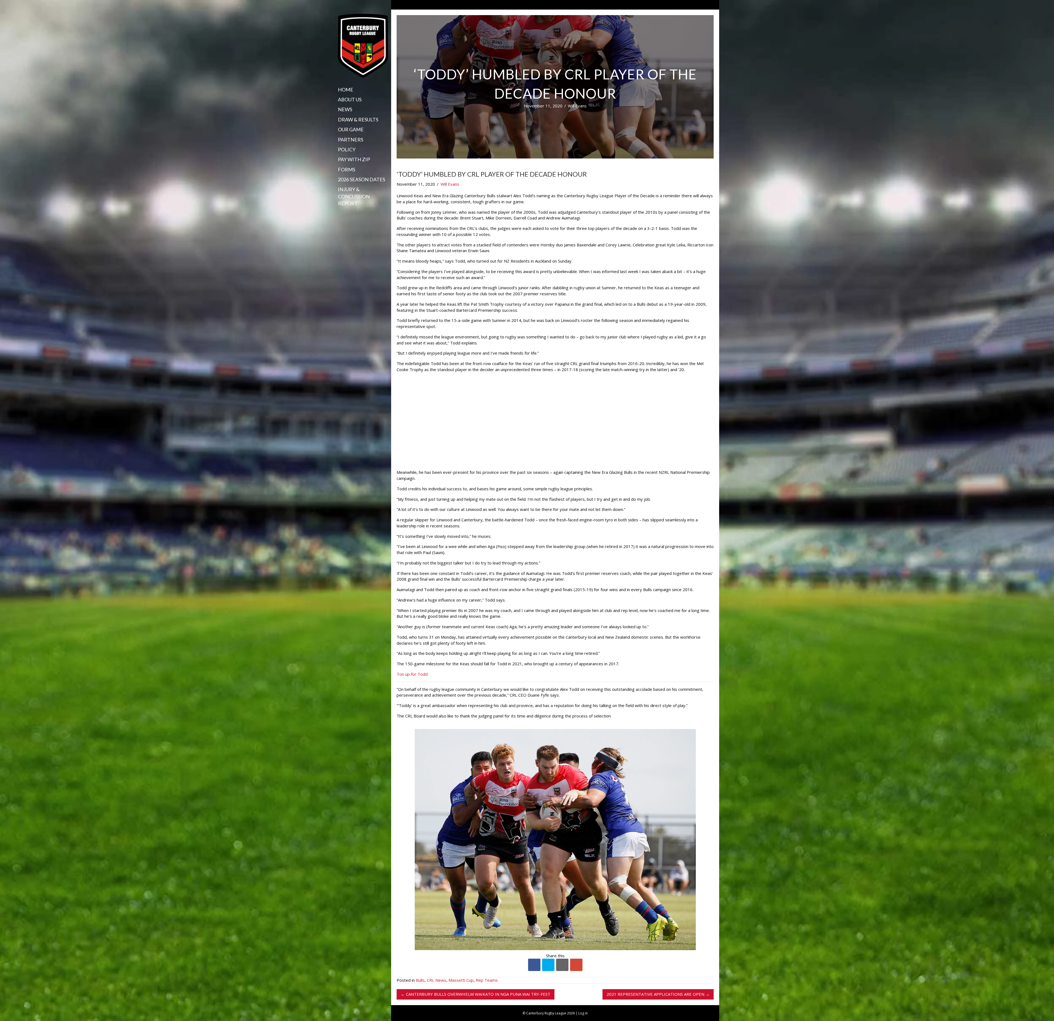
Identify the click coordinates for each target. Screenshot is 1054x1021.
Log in (583, 1013)
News (345, 109)
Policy (346, 149)
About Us (349, 99)
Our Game (351, 129)
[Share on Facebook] (534, 965)
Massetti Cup (460, 980)
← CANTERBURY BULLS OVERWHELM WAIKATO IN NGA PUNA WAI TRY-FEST (475, 994)
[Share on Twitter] (548, 965)
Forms (346, 169)
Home (345, 90)
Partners (350, 140)
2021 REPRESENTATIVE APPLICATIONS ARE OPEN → (658, 994)
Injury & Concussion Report (354, 196)
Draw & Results (358, 119)
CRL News (436, 980)
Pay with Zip (354, 159)
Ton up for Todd (412, 674)
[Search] (340, 214)
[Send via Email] (562, 965)
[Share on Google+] (576, 965)
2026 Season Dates (361, 179)
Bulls (420, 980)
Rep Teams (487, 980)
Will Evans (577, 106)
